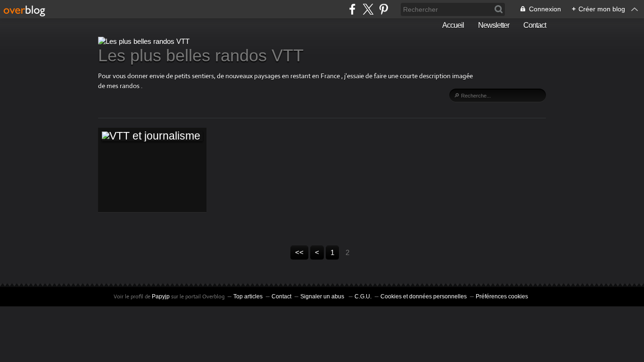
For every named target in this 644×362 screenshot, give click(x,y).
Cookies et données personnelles (423, 296)
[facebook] (352, 9)
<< (299, 252)
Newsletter (493, 25)
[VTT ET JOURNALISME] (152, 136)
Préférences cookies (502, 296)
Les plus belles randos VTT (201, 55)
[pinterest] (383, 9)
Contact (534, 25)
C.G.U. (363, 296)
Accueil (453, 25)
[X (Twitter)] (368, 9)
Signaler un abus (323, 296)
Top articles (248, 296)
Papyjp (161, 296)
